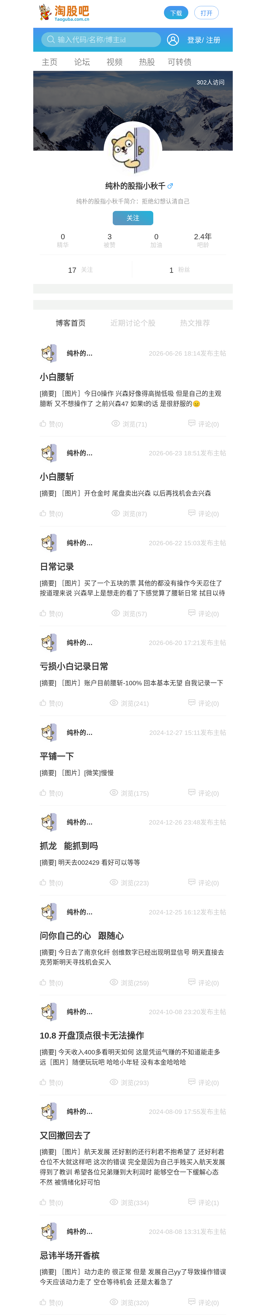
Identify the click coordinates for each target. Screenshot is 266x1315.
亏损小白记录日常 (74, 666)
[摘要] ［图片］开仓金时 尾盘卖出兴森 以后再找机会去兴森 (125, 493)
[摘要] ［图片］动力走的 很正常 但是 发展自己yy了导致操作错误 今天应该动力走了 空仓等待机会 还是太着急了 (133, 1277)
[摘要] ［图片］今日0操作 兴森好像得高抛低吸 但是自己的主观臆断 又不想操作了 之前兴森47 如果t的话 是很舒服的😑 (130, 398)
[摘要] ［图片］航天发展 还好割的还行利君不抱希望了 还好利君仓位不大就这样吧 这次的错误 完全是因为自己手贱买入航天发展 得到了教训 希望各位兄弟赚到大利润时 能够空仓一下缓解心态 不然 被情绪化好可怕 (132, 1167)
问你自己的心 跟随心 (82, 936)
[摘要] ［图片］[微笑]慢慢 (77, 772)
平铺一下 (57, 756)
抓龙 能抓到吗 (69, 846)
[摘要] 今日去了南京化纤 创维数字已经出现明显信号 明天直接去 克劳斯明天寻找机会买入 (132, 957)
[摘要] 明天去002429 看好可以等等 (90, 862)
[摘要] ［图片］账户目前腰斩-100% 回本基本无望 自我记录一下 (131, 683)
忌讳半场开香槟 (70, 1255)
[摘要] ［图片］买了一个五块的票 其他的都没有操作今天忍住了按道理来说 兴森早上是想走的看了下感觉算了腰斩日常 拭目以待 (132, 588)
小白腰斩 (57, 377)
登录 (194, 40)
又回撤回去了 (65, 1135)
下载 (176, 13)
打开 (206, 13)
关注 (133, 218)
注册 (213, 40)
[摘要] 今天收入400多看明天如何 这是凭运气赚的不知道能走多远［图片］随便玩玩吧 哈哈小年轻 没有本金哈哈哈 (130, 1057)
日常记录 (57, 567)
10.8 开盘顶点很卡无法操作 (92, 1035)
